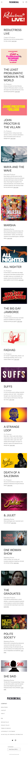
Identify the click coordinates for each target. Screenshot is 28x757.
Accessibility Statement (8, 731)
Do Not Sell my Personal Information (12, 734)
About (3, 713)
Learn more (13, 41)
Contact (3, 710)
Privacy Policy (5, 725)
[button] (1, 2)
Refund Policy (5, 722)
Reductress (4, 707)
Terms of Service (6, 728)
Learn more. (12, 445)
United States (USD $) (13, 749)
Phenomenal (12, 754)
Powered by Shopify (16, 754)
